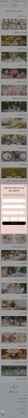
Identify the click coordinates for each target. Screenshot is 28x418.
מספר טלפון (24, 209)
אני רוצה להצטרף (14, 223)
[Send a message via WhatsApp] (2, 411)
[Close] (25, 185)
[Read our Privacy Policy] (15, 229)
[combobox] (21, 212)
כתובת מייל (24, 203)
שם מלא (24, 197)
